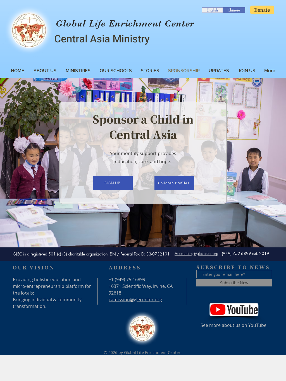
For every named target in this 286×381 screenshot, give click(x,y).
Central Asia (83, 39)
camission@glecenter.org (135, 299)
